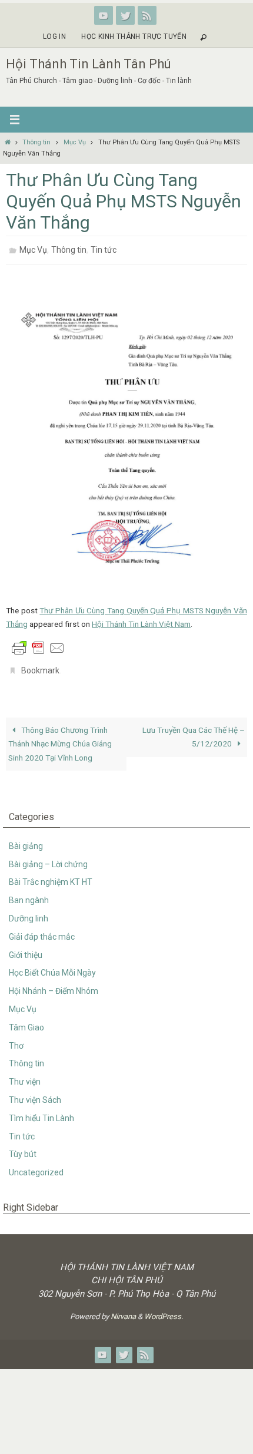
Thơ (16, 1038)
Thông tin (36, 142)
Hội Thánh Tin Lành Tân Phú (88, 64)
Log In (54, 36)
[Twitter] (125, 15)
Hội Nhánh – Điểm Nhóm (53, 984)
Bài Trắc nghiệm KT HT (50, 875)
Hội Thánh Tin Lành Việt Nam (141, 620)
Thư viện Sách (35, 1093)
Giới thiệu (25, 948)
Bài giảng (26, 839)
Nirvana (123, 1310)
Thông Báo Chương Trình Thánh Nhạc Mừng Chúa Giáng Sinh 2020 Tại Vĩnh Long (60, 737)
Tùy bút (22, 1147)
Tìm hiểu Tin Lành (41, 1111)
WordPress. (163, 1310)
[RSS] (147, 15)
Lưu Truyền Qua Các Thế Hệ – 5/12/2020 (193, 730)
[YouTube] (103, 15)
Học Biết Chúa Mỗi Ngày (52, 966)
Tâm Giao (26, 1021)
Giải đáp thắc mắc (42, 930)
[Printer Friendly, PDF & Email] (38, 644)
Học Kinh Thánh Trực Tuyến (134, 36)
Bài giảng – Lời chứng (48, 857)
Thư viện (25, 1075)
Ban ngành (29, 893)
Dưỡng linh (28, 912)
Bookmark (40, 665)
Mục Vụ (75, 142)
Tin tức (103, 248)
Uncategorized (36, 1166)
